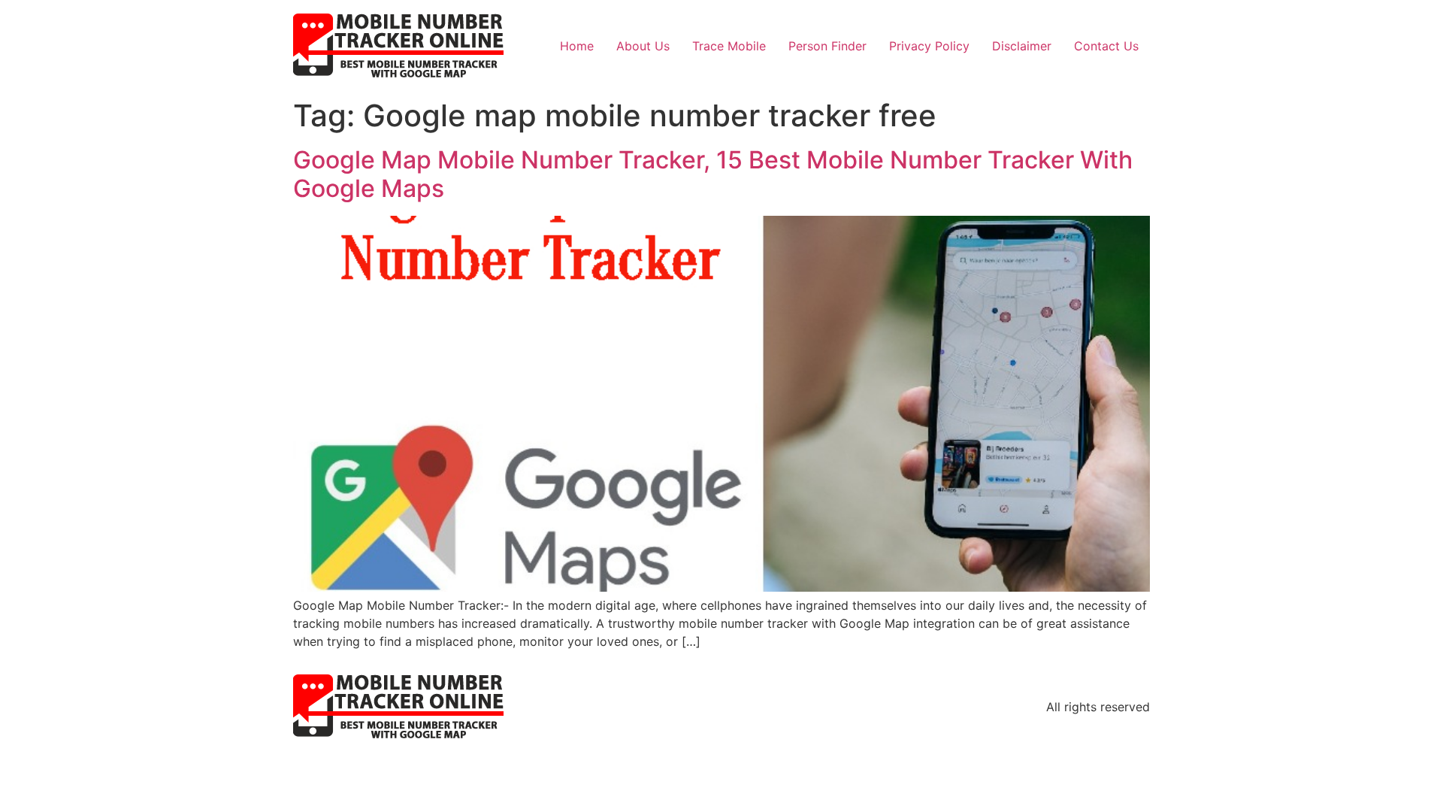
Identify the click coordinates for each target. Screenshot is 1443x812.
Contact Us (1106, 45)
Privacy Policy (929, 45)
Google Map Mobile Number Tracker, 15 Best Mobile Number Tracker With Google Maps (713, 174)
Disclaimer (1021, 45)
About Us (643, 45)
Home (577, 45)
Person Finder (827, 45)
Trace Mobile (729, 45)
